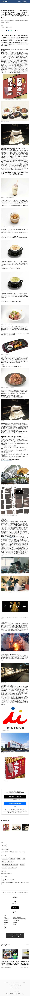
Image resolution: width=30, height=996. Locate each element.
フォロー (15, 907)
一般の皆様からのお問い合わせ (15, 991)
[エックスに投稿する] (6, 30)
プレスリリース (10, 892)
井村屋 (18, 858)
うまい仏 (4, 867)
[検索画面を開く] (28, 2)
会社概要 (6, 982)
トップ (3, 892)
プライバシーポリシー (15, 982)
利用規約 (23, 982)
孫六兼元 (22, 864)
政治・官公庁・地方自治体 (8, 852)
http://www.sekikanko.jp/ (6, 460)
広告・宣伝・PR (20, 852)
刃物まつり (12, 858)
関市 (24, 858)
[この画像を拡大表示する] (6, 827)
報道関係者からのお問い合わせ (15, 985)
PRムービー (4, 858)
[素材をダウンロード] (15, 30)
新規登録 (24, 1)
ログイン (19, 1)
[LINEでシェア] (11, 30)
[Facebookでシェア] (9, 30)
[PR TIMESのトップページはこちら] (5, 1)
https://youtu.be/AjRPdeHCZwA (9, 537)
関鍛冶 (3, 861)
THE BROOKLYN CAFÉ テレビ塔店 (10, 864)
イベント (4, 845)
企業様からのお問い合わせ (15, 988)
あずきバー (10, 861)
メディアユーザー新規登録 (15, 803)
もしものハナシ (12, 867)
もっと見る (26, 945)
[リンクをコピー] (18, 30)
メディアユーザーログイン (15, 796)
